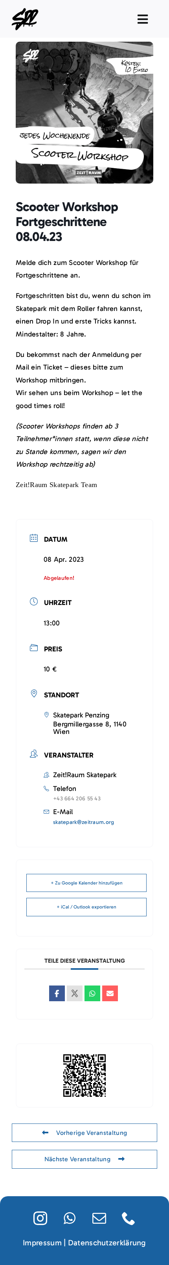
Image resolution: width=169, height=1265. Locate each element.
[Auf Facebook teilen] (57, 993)
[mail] (99, 1218)
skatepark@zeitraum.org (83, 822)
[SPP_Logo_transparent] (26, 10)
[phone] (128, 1218)
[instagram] (40, 1218)
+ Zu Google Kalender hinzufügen (87, 883)
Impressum (42, 1242)
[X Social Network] (75, 993)
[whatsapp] (70, 1218)
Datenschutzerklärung (107, 1242)
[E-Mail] (110, 993)
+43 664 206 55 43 (77, 798)
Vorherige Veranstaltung (91, 1132)
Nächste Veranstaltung (77, 1159)
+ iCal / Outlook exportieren (86, 907)
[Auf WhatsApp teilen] (92, 993)
